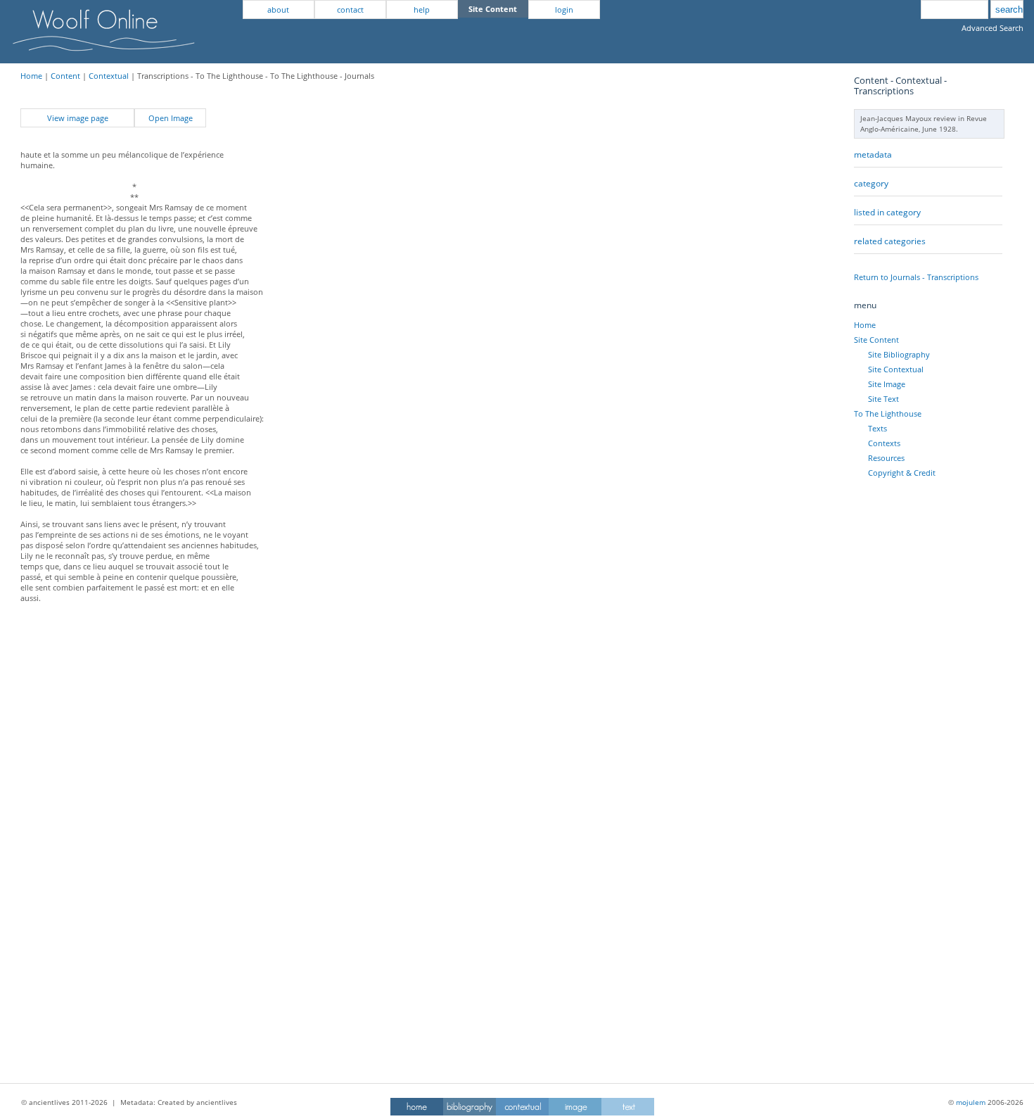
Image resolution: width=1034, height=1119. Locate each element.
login (564, 9)
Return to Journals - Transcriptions (916, 277)
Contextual (109, 75)
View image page (77, 118)
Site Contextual (896, 369)
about (278, 9)
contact (350, 9)
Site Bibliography (899, 354)
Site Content (876, 339)
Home (31, 75)
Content (65, 75)
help (422, 9)
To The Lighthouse (887, 413)
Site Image (886, 384)
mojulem (970, 1102)
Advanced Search (992, 28)
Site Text (883, 398)
